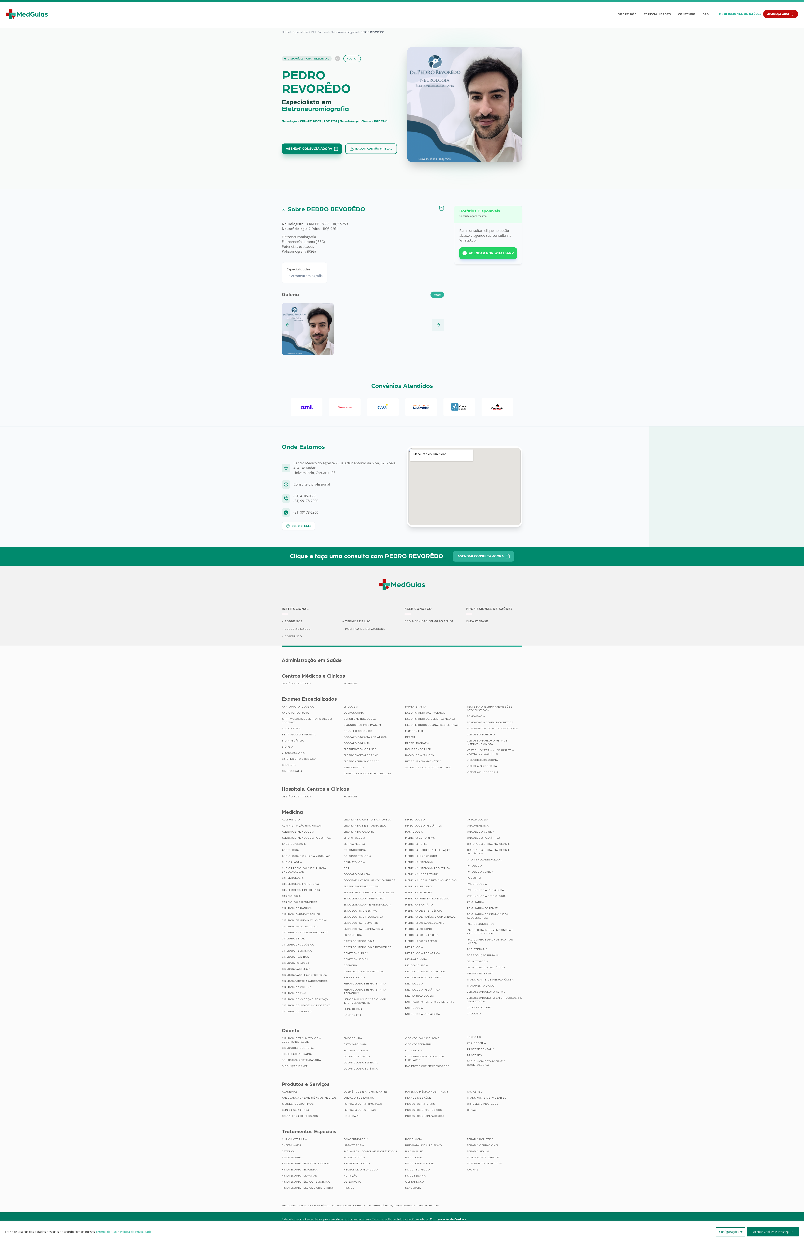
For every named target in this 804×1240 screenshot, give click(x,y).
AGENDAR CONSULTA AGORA (309, 148)
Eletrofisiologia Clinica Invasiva (369, 892)
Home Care (352, 1116)
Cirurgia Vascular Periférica (304, 975)
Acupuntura (291, 819)
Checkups (289, 765)
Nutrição (351, 1175)
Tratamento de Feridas (484, 1163)
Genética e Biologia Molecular (367, 773)
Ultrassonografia (481, 734)
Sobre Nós (627, 14)
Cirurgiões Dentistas (298, 1048)
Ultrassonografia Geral (486, 992)
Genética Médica (356, 959)
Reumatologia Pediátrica (486, 967)
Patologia (474, 865)
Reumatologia (477, 961)
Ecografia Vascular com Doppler (370, 880)
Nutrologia (414, 1008)
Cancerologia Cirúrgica (300, 884)
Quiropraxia (414, 1182)
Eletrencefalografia (360, 749)
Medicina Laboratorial (422, 874)
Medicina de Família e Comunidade (430, 917)
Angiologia (290, 850)
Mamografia (414, 731)
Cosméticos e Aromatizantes (366, 1091)
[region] (402, 1230)
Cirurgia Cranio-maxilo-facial (304, 920)
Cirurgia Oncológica (298, 944)
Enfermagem (291, 1145)
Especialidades (657, 14)
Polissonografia (418, 749)
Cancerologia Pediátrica (301, 890)
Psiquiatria (475, 902)
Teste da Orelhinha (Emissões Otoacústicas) (490, 708)
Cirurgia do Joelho (297, 1011)
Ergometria (353, 935)
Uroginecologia (479, 1007)
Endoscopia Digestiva (360, 910)
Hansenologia (354, 977)
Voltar (352, 58)
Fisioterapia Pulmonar (299, 1175)
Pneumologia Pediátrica (485, 890)
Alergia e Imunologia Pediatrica (306, 838)
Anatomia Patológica (298, 706)
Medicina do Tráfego (421, 941)
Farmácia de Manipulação (363, 1104)
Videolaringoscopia (482, 772)
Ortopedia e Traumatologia (488, 844)
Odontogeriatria (357, 1056)
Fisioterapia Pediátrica (300, 1169)
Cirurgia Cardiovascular (301, 914)
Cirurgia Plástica (295, 957)
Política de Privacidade (365, 629)
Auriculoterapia (294, 1139)
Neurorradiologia (419, 996)
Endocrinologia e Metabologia (368, 904)
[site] (441, 208)
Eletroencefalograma (361, 755)
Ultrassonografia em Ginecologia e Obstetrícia (494, 1000)
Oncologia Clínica (481, 832)
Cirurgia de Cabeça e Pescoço (305, 999)
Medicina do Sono (418, 929)
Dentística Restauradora (301, 1060)
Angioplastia (292, 862)
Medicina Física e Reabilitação (428, 850)
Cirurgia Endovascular (300, 926)
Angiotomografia (295, 713)
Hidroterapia (354, 1145)
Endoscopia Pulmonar (361, 923)
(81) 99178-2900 (306, 501)
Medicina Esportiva (420, 838)
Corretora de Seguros (300, 1116)
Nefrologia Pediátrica (422, 953)
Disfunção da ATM (295, 1066)
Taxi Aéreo (475, 1091)
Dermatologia (354, 862)
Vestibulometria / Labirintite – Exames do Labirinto (490, 752)
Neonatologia (416, 959)
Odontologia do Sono (422, 1038)
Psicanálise (414, 1151)
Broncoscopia (293, 753)
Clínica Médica (354, 844)
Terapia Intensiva (480, 973)
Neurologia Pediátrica (422, 989)
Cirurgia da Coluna (296, 987)
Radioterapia (477, 949)
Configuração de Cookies (448, 1219)
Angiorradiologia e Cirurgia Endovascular (304, 870)
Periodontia (476, 1043)
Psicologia (413, 1157)
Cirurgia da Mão (294, 993)
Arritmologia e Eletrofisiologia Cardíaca (307, 721)
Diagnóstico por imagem (362, 725)
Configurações (729, 1232)
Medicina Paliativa (418, 892)
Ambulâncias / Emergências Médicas (309, 1098)
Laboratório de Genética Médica (430, 719)
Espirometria (354, 767)
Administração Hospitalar (302, 825)
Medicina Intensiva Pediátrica (427, 868)
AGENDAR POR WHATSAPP (491, 253)
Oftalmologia (477, 819)
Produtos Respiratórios (424, 1116)
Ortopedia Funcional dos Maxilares (425, 1058)
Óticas (472, 1110)
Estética (288, 1151)
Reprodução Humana (483, 955)
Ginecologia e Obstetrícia (364, 971)
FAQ (706, 14)
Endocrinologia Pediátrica (364, 898)
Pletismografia (417, 743)
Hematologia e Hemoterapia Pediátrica (365, 991)
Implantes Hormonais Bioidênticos (370, 1151)
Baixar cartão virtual (373, 148)
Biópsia (287, 746)
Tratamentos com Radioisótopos (492, 728)
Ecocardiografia (357, 874)
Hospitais (351, 683)
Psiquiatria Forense (482, 908)
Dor (347, 868)
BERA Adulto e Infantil (299, 734)
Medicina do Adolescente (424, 923)
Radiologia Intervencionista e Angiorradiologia (490, 932)
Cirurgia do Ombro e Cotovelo (367, 819)
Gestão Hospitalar (296, 683)
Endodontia (353, 1038)
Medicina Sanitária (419, 904)
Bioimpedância (293, 740)
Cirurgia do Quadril (359, 832)
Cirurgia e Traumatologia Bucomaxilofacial (301, 1040)
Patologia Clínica (480, 872)
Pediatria (474, 878)
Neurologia (414, 983)
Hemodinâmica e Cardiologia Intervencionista (365, 1001)
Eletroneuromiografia (344, 32)
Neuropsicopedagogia (361, 1169)
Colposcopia (354, 713)
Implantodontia (356, 1050)
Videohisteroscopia (482, 760)
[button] (288, 325)
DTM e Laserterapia (297, 1054)
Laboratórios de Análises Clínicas (432, 725)
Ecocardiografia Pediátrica (365, 737)
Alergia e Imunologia (298, 832)
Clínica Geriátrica (295, 1110)
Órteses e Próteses (482, 1104)
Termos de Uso (357, 621)
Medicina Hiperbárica (421, 856)
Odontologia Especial (361, 1062)
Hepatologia (353, 1009)
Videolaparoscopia (482, 766)
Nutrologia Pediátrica (422, 1014)
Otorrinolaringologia (484, 859)
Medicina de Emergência (423, 910)
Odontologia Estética (361, 1068)
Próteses (474, 1055)
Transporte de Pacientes (486, 1098)
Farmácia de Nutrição (360, 1110)
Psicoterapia (415, 1175)
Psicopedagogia (417, 1169)
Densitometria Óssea (360, 719)
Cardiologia (291, 896)
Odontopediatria (418, 1044)
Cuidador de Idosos (359, 1098)
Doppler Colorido (358, 731)
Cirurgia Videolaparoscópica (304, 981)
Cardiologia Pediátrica (299, 902)
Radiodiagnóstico (481, 924)
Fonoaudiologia (356, 1139)
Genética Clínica (356, 953)
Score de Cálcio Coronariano (428, 767)
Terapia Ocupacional (483, 1145)
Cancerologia (292, 878)
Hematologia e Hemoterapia (365, 983)
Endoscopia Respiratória (363, 929)
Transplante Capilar (483, 1157)
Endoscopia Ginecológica (363, 917)
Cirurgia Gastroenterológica (305, 932)
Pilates (349, 1188)
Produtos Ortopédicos (423, 1110)
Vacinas (472, 1169)
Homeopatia (352, 1015)
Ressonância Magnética (423, 761)
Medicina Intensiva (419, 862)
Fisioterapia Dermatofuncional (306, 1163)
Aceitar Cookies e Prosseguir (773, 1232)
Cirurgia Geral (293, 938)
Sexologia (413, 1188)
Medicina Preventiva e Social (427, 898)
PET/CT (410, 737)
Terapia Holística (480, 1139)
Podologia (413, 1139)
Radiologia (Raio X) (419, 755)
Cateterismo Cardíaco (299, 759)
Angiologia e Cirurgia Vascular (306, 856)
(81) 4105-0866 (305, 496)
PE (312, 32)
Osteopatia (352, 1182)
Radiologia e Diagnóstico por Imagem (490, 941)
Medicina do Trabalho (422, 935)
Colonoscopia (355, 850)
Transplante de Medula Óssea (490, 979)
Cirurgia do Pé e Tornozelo (365, 825)
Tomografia (476, 716)
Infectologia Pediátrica (423, 825)
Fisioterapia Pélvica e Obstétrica (308, 1188)
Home (286, 32)
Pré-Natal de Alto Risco (423, 1145)
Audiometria (291, 728)
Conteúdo (687, 14)
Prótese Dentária (481, 1049)
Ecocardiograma (357, 743)
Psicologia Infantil (419, 1163)
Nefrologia (414, 947)
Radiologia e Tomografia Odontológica (486, 1063)
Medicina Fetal (416, 844)
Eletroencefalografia (361, 886)
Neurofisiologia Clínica (423, 977)
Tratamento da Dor (482, 985)
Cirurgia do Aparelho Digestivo (306, 1005)
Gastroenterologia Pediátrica (368, 947)
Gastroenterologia (359, 941)
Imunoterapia (415, 706)
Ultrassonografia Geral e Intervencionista (487, 742)
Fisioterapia (291, 1157)
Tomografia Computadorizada (490, 722)
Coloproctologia (357, 856)
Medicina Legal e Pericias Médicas (431, 880)
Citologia (351, 706)
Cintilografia (292, 771)
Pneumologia (477, 884)
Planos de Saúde (418, 1098)
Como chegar (301, 526)
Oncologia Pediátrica (483, 838)
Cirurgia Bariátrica (297, 908)
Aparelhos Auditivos (298, 1104)
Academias (290, 1091)
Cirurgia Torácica (295, 963)
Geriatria (351, 965)
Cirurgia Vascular (296, 969)
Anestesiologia (293, 844)
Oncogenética (478, 825)
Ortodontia (414, 1050)
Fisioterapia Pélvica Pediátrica (306, 1182)
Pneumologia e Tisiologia (486, 896)
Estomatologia (355, 1044)
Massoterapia (354, 1157)
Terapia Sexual (478, 1151)
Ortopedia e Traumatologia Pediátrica (488, 852)
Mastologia (414, 832)
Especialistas (300, 32)
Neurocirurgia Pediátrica (425, 971)
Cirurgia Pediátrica (297, 950)
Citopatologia (354, 838)
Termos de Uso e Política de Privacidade (124, 1232)
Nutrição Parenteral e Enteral (429, 1002)
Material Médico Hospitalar (426, 1091)
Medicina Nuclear (418, 886)
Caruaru (323, 32)
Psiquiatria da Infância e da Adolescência (488, 916)
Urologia (474, 1013)
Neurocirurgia (416, 965)
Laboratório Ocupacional (425, 713)
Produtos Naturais (420, 1104)
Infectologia (415, 819)
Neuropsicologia (357, 1163)
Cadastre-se (477, 621)
